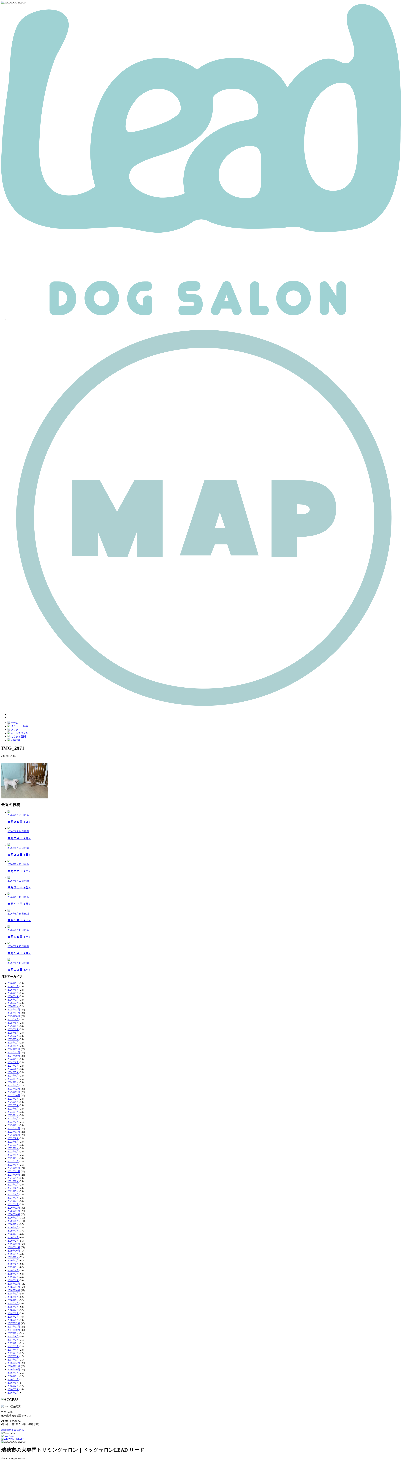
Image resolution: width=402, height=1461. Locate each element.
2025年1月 (13, 1046)
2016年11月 (14, 1366)
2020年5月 (13, 1231)
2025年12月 (14, 1009)
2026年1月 (13, 1006)
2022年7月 (13, 1145)
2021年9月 (13, 1178)
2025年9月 (13, 1019)
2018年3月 (13, 1313)
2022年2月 (13, 1161)
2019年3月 (13, 1273)
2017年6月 (13, 1343)
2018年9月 (13, 1293)
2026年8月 (13, 983)
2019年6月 (13, 1264)
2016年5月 (13, 1382)
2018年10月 (14, 1290)
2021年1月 (13, 1204)
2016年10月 (14, 1369)
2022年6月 (13, 1148)
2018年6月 (13, 1303)
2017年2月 (13, 1356)
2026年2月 (13, 1003)
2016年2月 (13, 1392)
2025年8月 (13, 1022)
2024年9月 (13, 1059)
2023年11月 (14, 1092)
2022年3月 (13, 1158)
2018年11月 (14, 1287)
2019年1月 (13, 1280)
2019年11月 (14, 1247)
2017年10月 (14, 1330)
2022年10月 (14, 1135)
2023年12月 (14, 1088)
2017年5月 (13, 1346)
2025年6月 (13, 1029)
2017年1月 (13, 1359)
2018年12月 (14, 1283)
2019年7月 (13, 1260)
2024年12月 (14, 1049)
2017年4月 (13, 1349)
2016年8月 (13, 1376)
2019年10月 (14, 1250)
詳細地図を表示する (12, 1430)
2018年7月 (13, 1300)
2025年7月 (13, 1026)
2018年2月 (13, 1316)
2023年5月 (13, 1112)
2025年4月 (13, 1036)
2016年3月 (13, 1389)
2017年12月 (14, 1323)
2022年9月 (13, 1138)
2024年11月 (14, 1052)
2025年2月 (13, 1042)
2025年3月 (13, 1039)
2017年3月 (13, 1353)
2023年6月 (13, 1108)
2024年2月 (13, 1082)
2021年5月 (13, 1191)
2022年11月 (14, 1131)
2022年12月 (14, 1128)
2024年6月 (13, 1069)
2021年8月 (13, 1181)
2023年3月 (13, 1118)
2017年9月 (13, 1333)
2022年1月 (13, 1164)
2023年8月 (13, 1102)
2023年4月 (13, 1115)
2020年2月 (13, 1240)
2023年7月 (13, 1105)
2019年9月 (13, 1254)
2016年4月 (13, 1386)
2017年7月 (13, 1339)
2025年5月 (13, 1032)
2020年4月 (13, 1234)
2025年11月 (14, 1013)
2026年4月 (13, 996)
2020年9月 (13, 1217)
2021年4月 (13, 1194)
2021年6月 (13, 1188)
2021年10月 (14, 1174)
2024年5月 (13, 1072)
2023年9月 (13, 1098)
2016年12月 (14, 1363)
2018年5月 (13, 1306)
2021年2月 (13, 1201)
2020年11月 (14, 1211)
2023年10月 (14, 1095)
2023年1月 (13, 1125)
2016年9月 (13, 1373)
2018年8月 (13, 1297)
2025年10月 (14, 1016)
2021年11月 (14, 1171)
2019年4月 (13, 1270)
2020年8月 (13, 1221)
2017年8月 (13, 1336)
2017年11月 (14, 1326)
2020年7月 (13, 1224)
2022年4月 (13, 1155)
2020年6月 (13, 1227)
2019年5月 (13, 1267)
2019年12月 (14, 1244)
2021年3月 (13, 1197)
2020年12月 (14, 1207)
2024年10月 (14, 1055)
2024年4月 (13, 1075)
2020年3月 (13, 1237)
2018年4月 (13, 1310)
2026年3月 (13, 999)
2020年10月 (14, 1214)
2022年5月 (13, 1151)
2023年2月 (13, 1122)
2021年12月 (14, 1168)
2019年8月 (13, 1257)
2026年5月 (13, 993)
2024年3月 (13, 1079)
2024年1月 (13, 1085)
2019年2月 (13, 1277)
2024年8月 (13, 1062)
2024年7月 (13, 1065)
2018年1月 (13, 1320)
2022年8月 (13, 1141)
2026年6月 (13, 989)
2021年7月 (13, 1184)
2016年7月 (13, 1379)
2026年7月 (13, 986)
